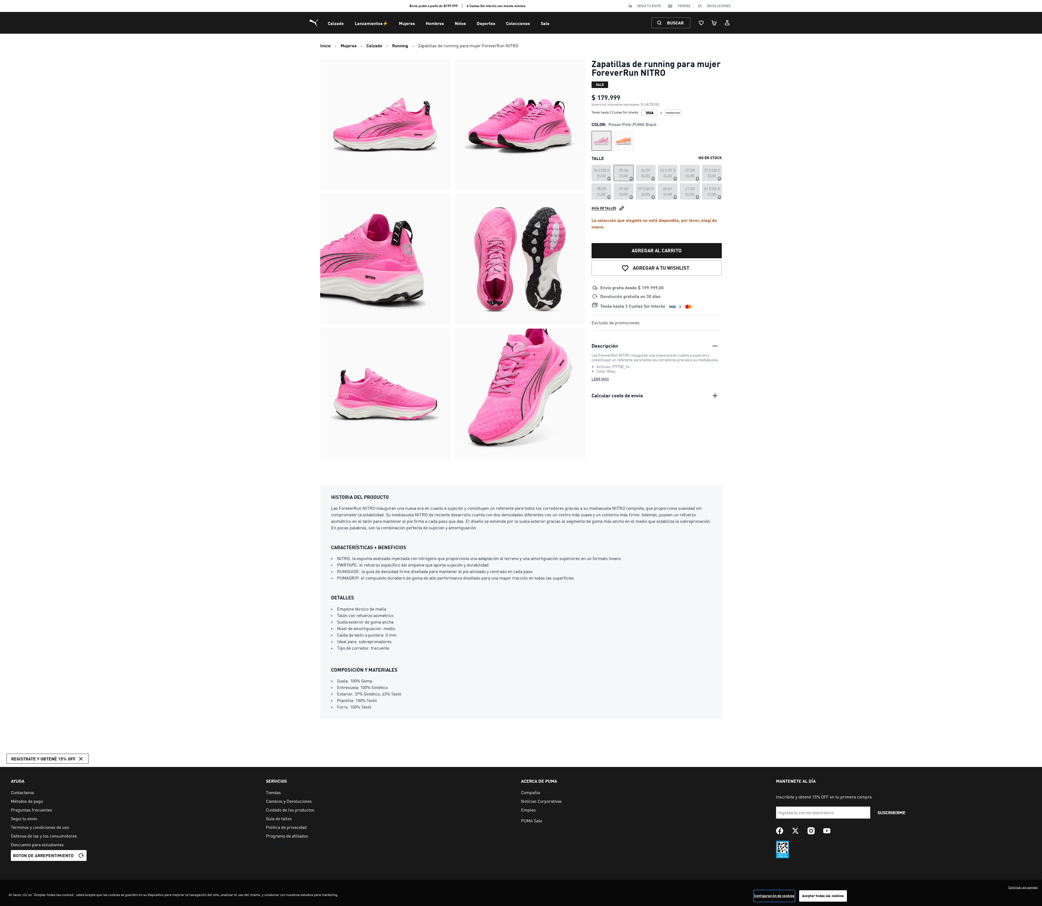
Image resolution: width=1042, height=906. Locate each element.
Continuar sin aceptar (1023, 887)
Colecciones (518, 23)
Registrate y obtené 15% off (43, 758)
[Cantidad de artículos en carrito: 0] (714, 22)
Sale (545, 23)
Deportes (486, 23)
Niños (460, 23)
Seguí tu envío (649, 6)
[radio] (601, 141)
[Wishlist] (701, 22)
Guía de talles (604, 208)
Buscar (675, 22)
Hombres (435, 23)
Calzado (336, 23)
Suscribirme (892, 812)
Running (400, 45)
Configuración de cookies (774, 896)
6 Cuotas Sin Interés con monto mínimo (496, 6)
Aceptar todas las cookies (823, 896)
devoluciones (718, 6)
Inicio (325, 45)
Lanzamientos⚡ (371, 23)
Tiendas (683, 6)
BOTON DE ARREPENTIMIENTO (43, 855)
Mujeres (407, 23)
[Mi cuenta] (727, 22)
